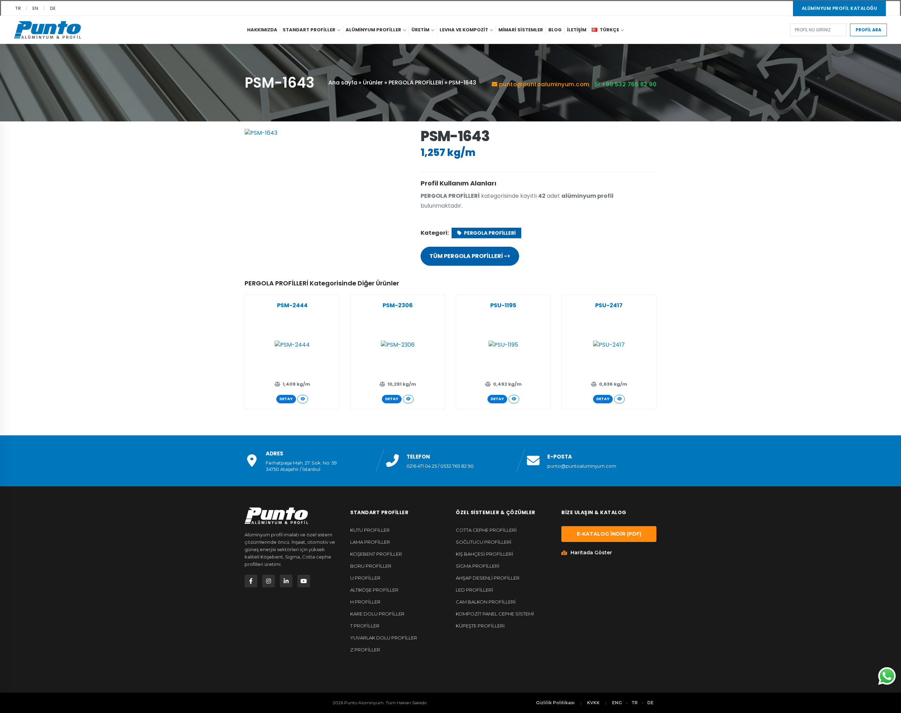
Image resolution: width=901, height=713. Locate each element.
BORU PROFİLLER (370, 566)
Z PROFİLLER (365, 649)
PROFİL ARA (868, 30)
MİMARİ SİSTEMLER (520, 29)
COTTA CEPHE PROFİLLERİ (486, 530)
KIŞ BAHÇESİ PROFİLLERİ (484, 554)
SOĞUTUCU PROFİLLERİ (483, 542)
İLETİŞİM (576, 29)
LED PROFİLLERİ (474, 590)
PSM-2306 (398, 305)
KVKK (593, 702)
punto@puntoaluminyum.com (543, 84)
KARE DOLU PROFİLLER (377, 614)
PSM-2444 (292, 305)
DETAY (286, 399)
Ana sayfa (342, 82)
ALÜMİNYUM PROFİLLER (373, 29)
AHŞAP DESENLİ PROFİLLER (487, 578)
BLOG (555, 29)
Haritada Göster (591, 552)
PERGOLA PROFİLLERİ (416, 82)
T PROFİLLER (364, 626)
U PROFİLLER (365, 578)
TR (18, 8)
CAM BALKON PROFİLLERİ (486, 602)
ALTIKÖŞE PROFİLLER (374, 590)
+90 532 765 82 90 (628, 84)
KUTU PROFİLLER (370, 530)
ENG (617, 702)
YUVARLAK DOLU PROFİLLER (383, 638)
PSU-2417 (609, 305)
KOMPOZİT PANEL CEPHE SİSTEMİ (495, 614)
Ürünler (373, 82)
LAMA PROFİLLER (370, 542)
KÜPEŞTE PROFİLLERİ (480, 626)
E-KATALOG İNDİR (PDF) (609, 534)
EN (35, 8)
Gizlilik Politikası (555, 702)
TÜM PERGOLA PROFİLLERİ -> (469, 256)
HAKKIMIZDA (262, 29)
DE (53, 8)
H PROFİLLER (365, 602)
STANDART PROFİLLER (309, 29)
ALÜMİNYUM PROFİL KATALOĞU (839, 8)
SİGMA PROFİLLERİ (477, 566)
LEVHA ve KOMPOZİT (464, 29)
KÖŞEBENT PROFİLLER (376, 554)
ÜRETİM (420, 29)
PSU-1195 (503, 305)
